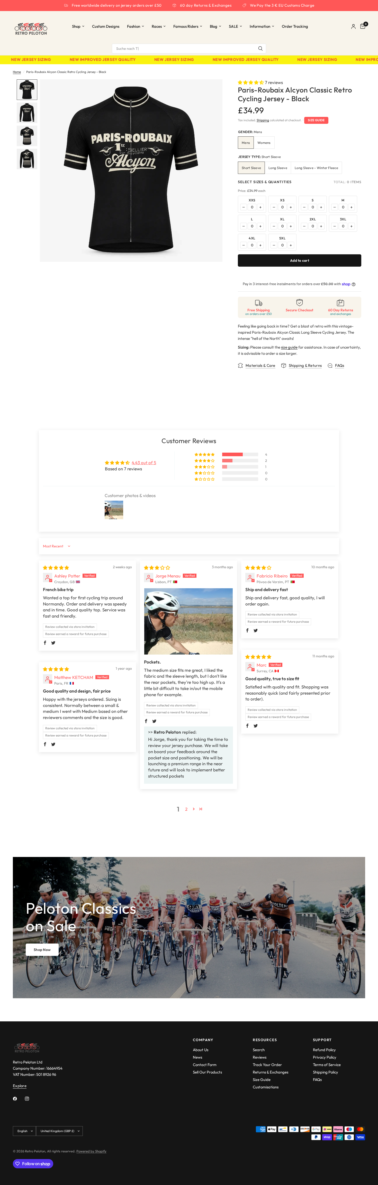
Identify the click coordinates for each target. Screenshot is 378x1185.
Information (260, 26)
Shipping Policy (325, 1072)
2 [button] (186, 809)
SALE (233, 26)
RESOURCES (265, 1040)
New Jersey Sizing (21, 60)
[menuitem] (78, 26)
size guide (289, 347)
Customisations (265, 1087)
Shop (76, 26)
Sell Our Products (207, 1072)
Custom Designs (105, 26)
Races (157, 26)
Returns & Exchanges (270, 1072)
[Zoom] (212, 90)
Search (259, 1049)
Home (17, 72)
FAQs (317, 1079)
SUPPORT (322, 1040)
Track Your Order (267, 1064)
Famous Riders (185, 26)
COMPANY (203, 1040)
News (197, 1057)
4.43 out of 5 (144, 462)
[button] (251, 82)
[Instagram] (30, 1098)
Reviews (259, 1057)
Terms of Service (327, 1064)
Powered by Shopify (91, 1151)
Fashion (133, 26)
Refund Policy (324, 1049)
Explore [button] (19, 1086)
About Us (200, 1049)
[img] (56, 567)
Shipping (263, 120)
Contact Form (205, 1064)
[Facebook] (18, 1098)
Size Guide (316, 120)
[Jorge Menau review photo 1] (188, 621)
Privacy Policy (324, 1057)
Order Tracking (295, 26)
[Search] (260, 48)
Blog (213, 26)
